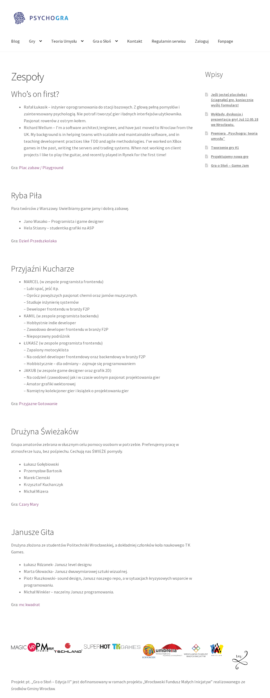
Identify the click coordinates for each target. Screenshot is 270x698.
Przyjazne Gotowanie (38, 403)
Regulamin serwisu (169, 41)
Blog (15, 41)
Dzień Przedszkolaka (38, 240)
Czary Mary (28, 504)
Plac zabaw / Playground (41, 167)
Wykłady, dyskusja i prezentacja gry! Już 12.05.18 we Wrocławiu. (234, 119)
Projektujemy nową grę (229, 156)
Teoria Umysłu (64, 41)
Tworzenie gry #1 (225, 147)
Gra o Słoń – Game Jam (230, 165)
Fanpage (225, 41)
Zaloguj (202, 41)
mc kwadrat (29, 604)
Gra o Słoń (102, 41)
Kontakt (134, 41)
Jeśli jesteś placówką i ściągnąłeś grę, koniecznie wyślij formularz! (232, 99)
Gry (32, 41)
